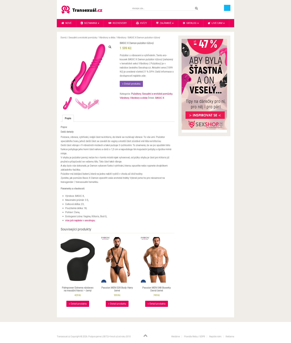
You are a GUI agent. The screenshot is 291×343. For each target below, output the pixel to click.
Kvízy (143, 23)
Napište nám (215, 336)
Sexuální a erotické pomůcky (83, 37)
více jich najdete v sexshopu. (80, 220)
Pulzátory (136, 93)
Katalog (191, 23)
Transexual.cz (63, 336)
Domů (64, 37)
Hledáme (175, 336)
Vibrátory (121, 37)
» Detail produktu (131, 83)
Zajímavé (165, 23)
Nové (68, 23)
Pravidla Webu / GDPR (194, 336)
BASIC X (159, 97)
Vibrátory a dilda (107, 37)
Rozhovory (119, 23)
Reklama (230, 336)
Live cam (216, 23)
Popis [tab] (68, 118)
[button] (110, 47)
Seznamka (90, 23)
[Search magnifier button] (196, 8)
